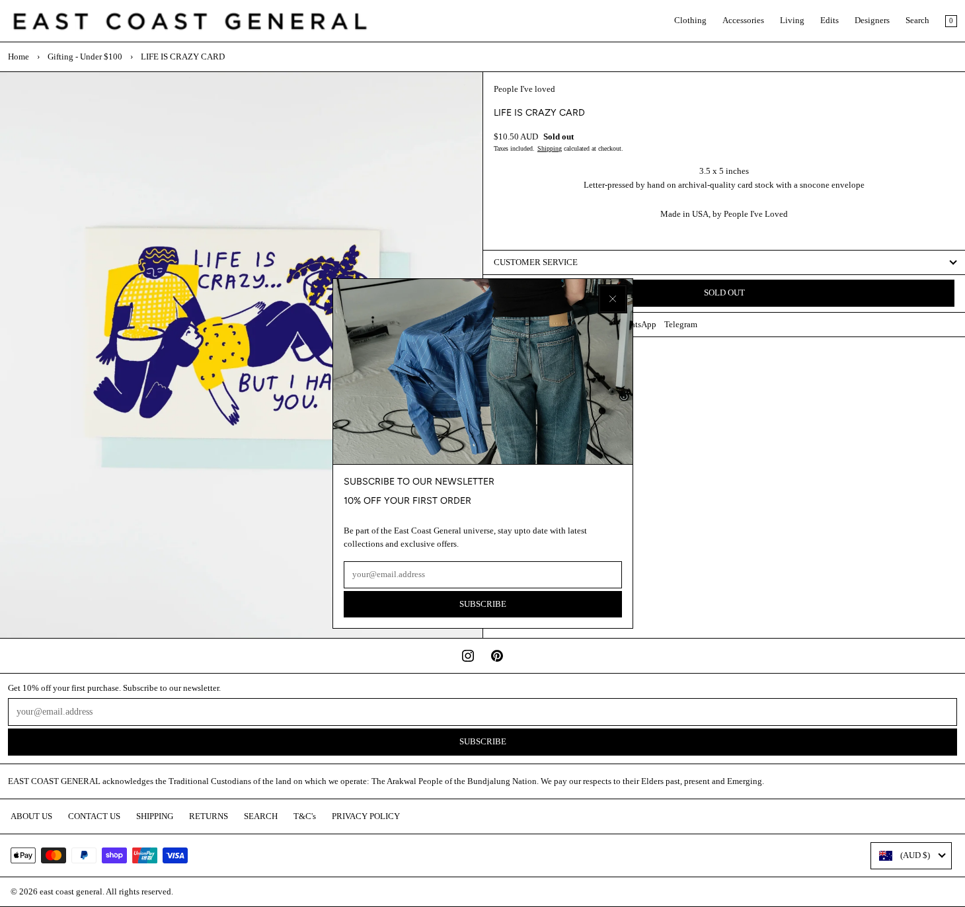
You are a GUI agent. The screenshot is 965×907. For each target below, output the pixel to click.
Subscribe (482, 604)
